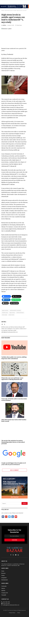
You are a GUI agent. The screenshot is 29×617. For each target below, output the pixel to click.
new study (4, 314)
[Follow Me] (9, 516)
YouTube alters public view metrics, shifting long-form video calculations (13, 357)
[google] (6, 516)
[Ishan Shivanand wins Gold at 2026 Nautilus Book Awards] (14, 410)
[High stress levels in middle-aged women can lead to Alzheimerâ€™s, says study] (14, 36)
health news (5, 312)
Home (2, 10)
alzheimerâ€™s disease (15, 310)
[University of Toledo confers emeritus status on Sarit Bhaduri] (14, 389)
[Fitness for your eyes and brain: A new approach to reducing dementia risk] (14, 368)
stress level (11, 314)
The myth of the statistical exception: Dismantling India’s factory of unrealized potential (13, 442)
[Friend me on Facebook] (3, 516)
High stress (12, 312)
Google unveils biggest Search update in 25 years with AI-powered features (13, 463)
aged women (5, 310)
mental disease (20, 312)
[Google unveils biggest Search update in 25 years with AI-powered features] (14, 453)
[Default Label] (12, 516)
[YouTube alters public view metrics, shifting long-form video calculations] (14, 347)
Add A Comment (14, 470)
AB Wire (4, 25)
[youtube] (16, 516)
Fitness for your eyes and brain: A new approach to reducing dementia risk (12, 378)
